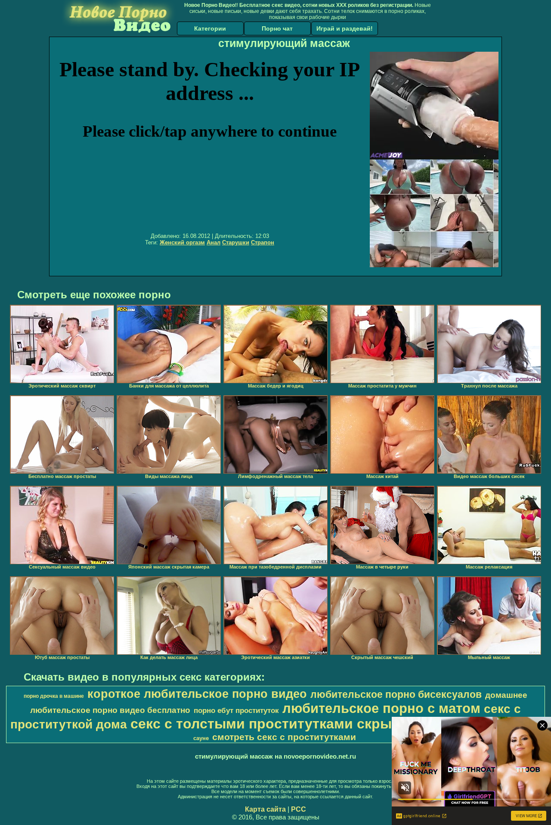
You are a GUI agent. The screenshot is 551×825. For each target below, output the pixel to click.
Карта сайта (265, 809)
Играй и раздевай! (344, 28)
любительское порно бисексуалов (396, 694)
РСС (298, 809)
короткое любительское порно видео (197, 694)
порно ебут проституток (236, 710)
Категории (210, 28)
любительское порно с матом (381, 708)
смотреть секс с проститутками (284, 737)
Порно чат (277, 28)
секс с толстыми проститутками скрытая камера (298, 723)
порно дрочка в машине (54, 696)
